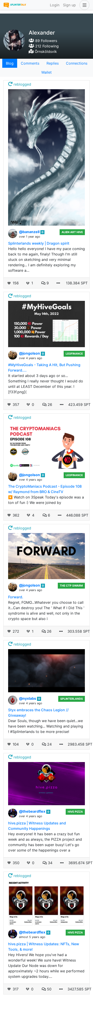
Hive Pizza (75, 811)
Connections (76, 63)
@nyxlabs (28, 698)
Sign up (69, 5)
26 (49, 404)
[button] (83, 5)
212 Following (46, 46)
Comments (30, 63)
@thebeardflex (32, 811)
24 (49, 744)
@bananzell (29, 231)
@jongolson (30, 353)
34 (49, 863)
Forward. (15, 597)
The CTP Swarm (71, 585)
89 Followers (45, 40)
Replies (52, 63)
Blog (10, 63)
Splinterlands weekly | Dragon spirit (38, 243)
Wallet (46, 72)
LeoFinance (74, 353)
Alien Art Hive (72, 232)
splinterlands (71, 698)
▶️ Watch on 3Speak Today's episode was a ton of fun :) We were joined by (46, 500)
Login (54, 5)
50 (48, 989)
